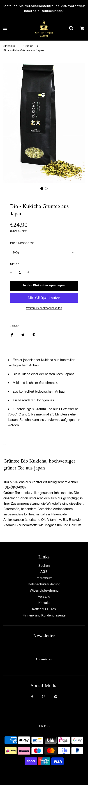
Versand (44, 596)
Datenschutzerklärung (44, 584)
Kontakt (44, 603)
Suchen (44, 565)
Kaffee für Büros (44, 609)
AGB (44, 571)
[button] (41, 188)
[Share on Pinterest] (34, 335)
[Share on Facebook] (12, 335)
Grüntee (28, 46)
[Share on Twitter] (23, 335)
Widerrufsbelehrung (44, 590)
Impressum (44, 578)
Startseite (9, 46)
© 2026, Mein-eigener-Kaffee (38, 773)
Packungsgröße (22, 243)
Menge (14, 264)
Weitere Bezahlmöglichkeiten (44, 308)
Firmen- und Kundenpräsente (44, 615)
